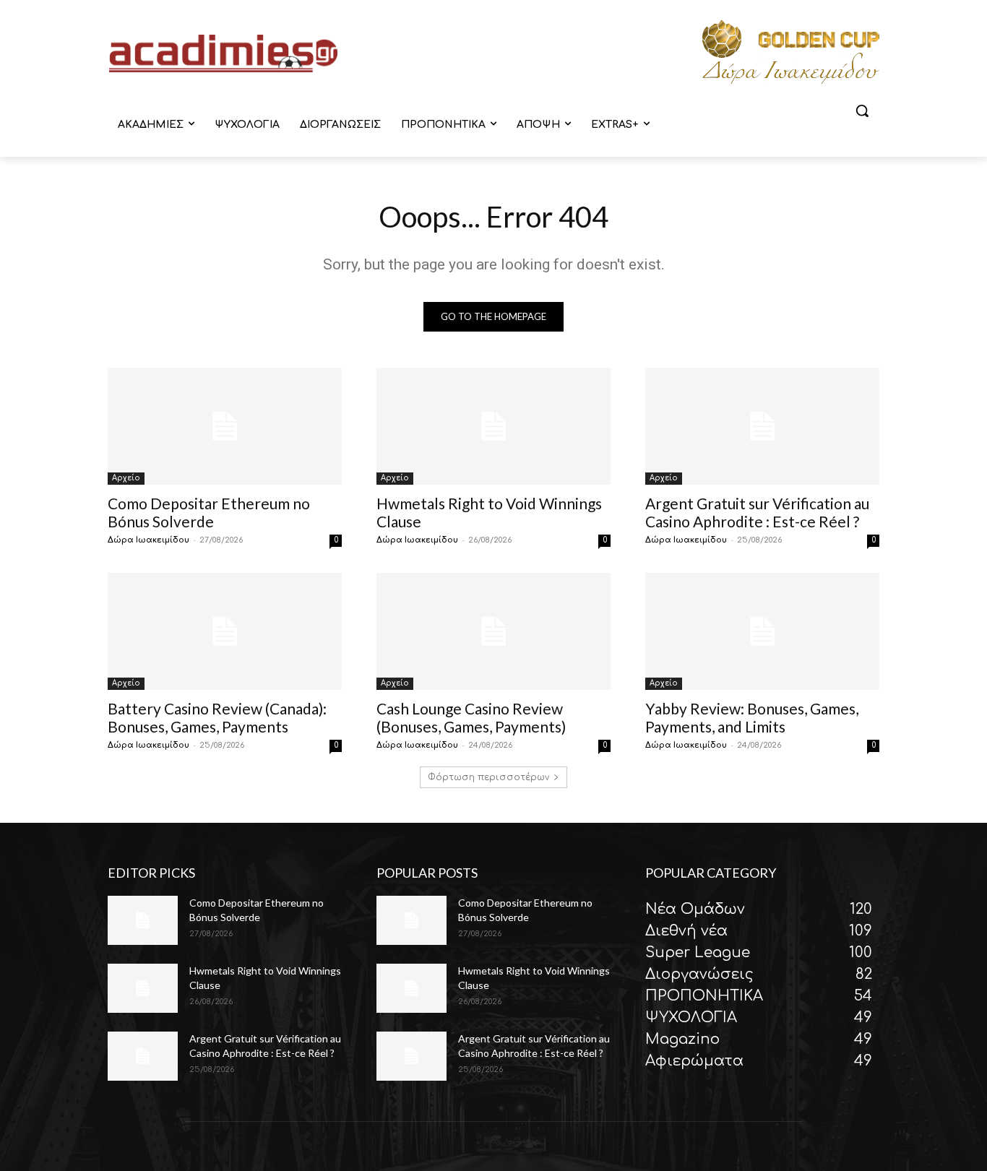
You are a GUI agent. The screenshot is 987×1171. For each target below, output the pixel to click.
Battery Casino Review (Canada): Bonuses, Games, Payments (217, 717)
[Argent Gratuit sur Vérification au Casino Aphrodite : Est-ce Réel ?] (762, 426)
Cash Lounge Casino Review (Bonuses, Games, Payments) (471, 717)
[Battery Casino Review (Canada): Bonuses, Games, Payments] (225, 631)
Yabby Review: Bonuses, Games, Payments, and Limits (751, 717)
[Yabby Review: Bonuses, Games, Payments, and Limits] (762, 631)
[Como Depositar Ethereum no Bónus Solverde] (225, 426)
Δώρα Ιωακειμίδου (148, 540)
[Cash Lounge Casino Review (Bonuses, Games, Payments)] (493, 631)
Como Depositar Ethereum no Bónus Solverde (209, 512)
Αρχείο (126, 478)
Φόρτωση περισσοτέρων (488, 777)
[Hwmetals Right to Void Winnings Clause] (493, 426)
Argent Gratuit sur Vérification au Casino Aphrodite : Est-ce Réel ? (757, 512)
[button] (862, 110)
